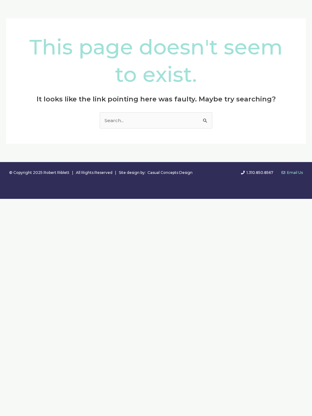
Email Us (294, 172)
